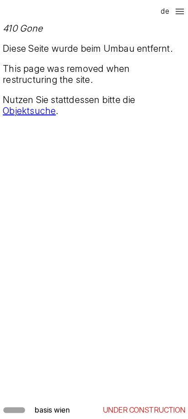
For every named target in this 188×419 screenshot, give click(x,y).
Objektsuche (29, 110)
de (165, 11)
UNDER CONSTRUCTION (144, 409)
